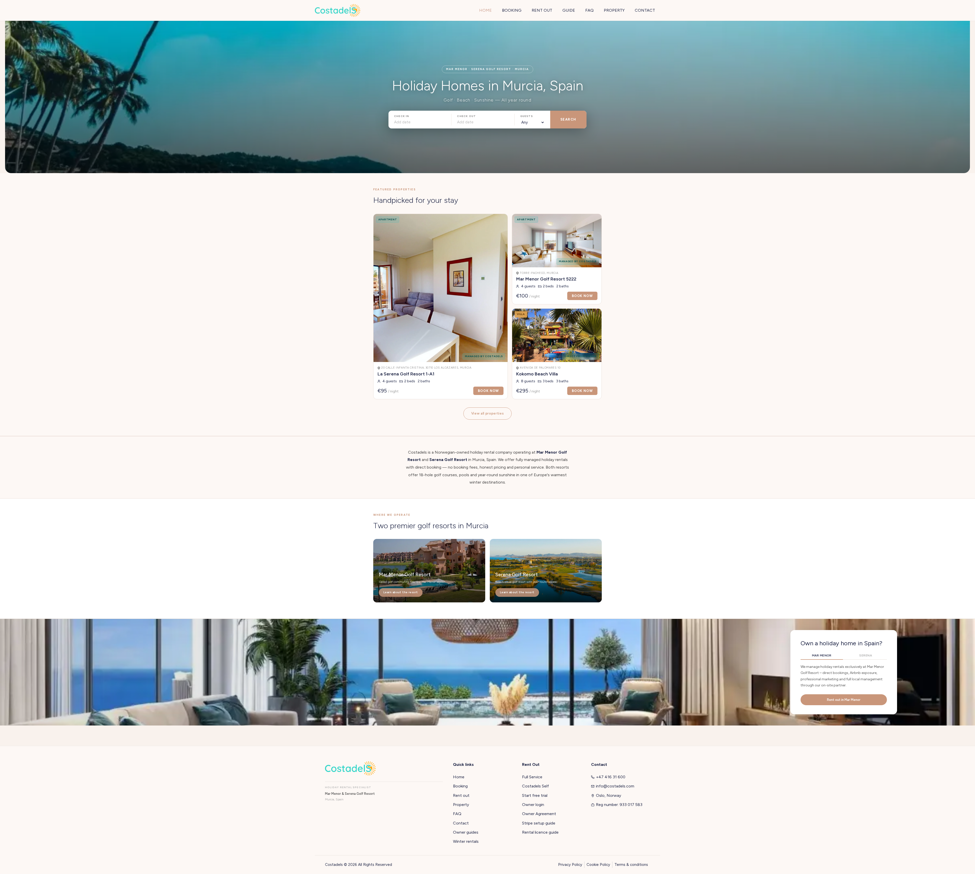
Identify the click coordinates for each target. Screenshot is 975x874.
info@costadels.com (615, 786)
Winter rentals (466, 841)
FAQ (457, 813)
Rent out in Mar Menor (843, 700)
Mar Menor (822, 655)
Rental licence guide (540, 832)
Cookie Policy (598, 864)
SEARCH (568, 119)
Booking (460, 786)
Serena (865, 655)
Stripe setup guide (538, 823)
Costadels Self (535, 786)
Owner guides (465, 832)
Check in (401, 116)
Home (458, 776)
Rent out (461, 795)
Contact (461, 823)
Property (461, 804)
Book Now (488, 391)
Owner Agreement (539, 813)
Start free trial (534, 795)
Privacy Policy (570, 864)
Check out (466, 116)
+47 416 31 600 (610, 776)
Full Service (532, 776)
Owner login (533, 804)
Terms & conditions (631, 864)
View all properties (487, 413)
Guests (526, 116)
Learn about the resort (400, 592)
